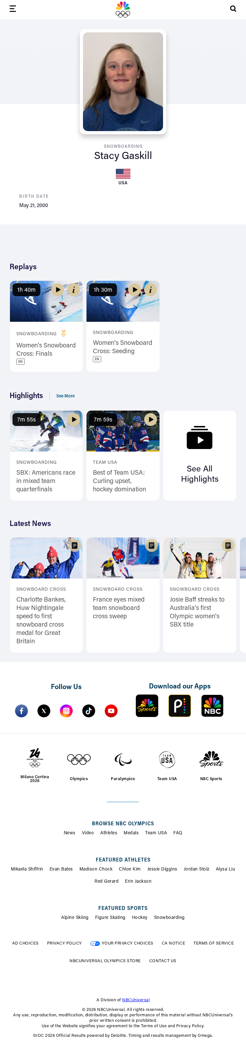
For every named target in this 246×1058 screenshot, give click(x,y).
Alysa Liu (225, 869)
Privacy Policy (64, 943)
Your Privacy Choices (127, 943)
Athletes (108, 833)
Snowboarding (169, 918)
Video (88, 833)
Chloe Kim (130, 869)
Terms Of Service (213, 943)
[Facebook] (21, 710)
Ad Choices (25, 943)
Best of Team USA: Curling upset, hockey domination (119, 481)
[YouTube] (111, 710)
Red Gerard (106, 881)
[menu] (13, 9)
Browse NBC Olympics (123, 824)
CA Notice (173, 943)
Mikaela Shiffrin (27, 869)
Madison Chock (96, 869)
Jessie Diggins (162, 869)
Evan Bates (61, 869)
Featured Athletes (123, 860)
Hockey (140, 918)
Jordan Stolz (196, 869)
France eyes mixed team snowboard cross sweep (118, 608)
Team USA (156, 833)
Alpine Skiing (75, 918)
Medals (131, 833)
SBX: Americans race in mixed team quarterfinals (45, 481)
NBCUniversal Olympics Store (105, 961)
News (70, 833)
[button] (73, 289)
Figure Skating (110, 918)
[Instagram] (66, 710)
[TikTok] (88, 710)
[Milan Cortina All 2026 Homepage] (123, 10)
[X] (43, 710)
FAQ (178, 833)
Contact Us (162, 961)
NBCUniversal (136, 1000)
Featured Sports (123, 908)
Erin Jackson (138, 881)
